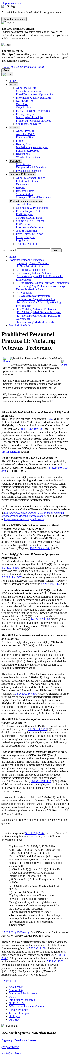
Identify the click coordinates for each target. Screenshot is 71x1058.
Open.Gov (22, 104)
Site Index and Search (28, 123)
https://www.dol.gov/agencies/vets (24, 519)
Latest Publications (27, 181)
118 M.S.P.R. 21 (10, 451)
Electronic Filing (25, 137)
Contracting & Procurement (32, 207)
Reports (20, 187)
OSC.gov (14, 1019)
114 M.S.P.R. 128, (41, 781)
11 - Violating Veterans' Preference (36, 309)
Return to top (9, 980)
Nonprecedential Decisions (31, 167)
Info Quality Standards (22, 999)
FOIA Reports (24, 224)
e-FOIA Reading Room (29, 217)
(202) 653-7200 (10, 1047)
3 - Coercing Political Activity (34, 273)
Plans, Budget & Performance (33, 110)
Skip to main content (13, 3)
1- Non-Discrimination (30, 266)
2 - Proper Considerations (31, 269)
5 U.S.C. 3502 (55, 961)
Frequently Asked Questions (33, 263)
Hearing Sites (23, 144)
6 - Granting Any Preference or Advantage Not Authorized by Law (41, 288)
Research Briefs (25, 190)
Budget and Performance (23, 993)
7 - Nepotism (24, 292)
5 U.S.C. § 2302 (34, 833)
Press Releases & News (29, 233)
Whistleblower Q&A (28, 157)
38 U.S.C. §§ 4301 (26, 693)
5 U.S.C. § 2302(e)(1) (16, 932)
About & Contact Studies (30, 177)
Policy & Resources (27, 150)
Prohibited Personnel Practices (33, 120)
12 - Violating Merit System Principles (39, 312)
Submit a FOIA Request (30, 220)
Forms (19, 140)
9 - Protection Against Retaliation (36, 299)
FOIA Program (24, 214)
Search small (8, 250)
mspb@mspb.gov (11, 1053)
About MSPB (17, 986)
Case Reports (23, 164)
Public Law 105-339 (31, 428)
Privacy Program (25, 114)
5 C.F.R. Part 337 (11, 577)
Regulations (23, 153)
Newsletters (22, 184)
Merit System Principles (29, 117)
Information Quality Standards (33, 97)
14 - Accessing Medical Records (35, 322)
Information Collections (29, 227)
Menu (6, 70)
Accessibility (23, 204)
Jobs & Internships (26, 230)
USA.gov (14, 1016)
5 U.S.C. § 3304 (10, 567)
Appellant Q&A (25, 134)
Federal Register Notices (30, 211)
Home (12, 256)
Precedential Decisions (29, 170)
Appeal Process (25, 130)
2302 (49, 418)
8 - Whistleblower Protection (33, 295)
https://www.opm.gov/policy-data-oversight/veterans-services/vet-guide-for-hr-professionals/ (33, 514)
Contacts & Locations (28, 91)
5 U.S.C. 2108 (37, 948)
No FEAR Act (24, 100)
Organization (23, 107)
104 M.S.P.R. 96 (40, 619)
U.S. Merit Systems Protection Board (22, 66)
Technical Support (26, 243)
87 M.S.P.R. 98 (50, 583)
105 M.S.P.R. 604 (40, 548)
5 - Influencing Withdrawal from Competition (43, 282)
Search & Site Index (20, 325)
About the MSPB (26, 87)
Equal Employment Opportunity (34, 94)
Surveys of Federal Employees (33, 197)
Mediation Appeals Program (32, 147)
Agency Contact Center (18, 1040)
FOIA (12, 996)
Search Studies (24, 194)
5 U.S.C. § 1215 (37, 729)
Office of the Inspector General (26, 1006)
